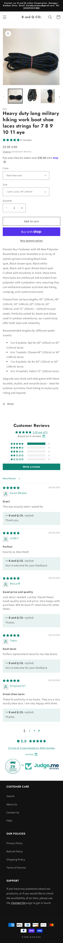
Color (6, 168)
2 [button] (29, 730)
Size (5, 184)
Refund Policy (14, 851)
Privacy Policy (14, 843)
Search (10, 796)
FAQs (9, 820)
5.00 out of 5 (40, 432)
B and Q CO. (35, 937)
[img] (11, 488)
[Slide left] (3, 97)
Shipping (6, 151)
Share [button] (10, 404)
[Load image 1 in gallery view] (15, 96)
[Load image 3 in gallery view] (48, 96)
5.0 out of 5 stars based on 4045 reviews (31, 748)
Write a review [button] (31, 466)
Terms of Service (16, 867)
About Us (11, 804)
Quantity (7, 200)
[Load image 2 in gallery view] (31, 96)
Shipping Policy (15, 859)
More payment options (31, 240)
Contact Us (12, 812)
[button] (4, 17)
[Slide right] (59, 97)
